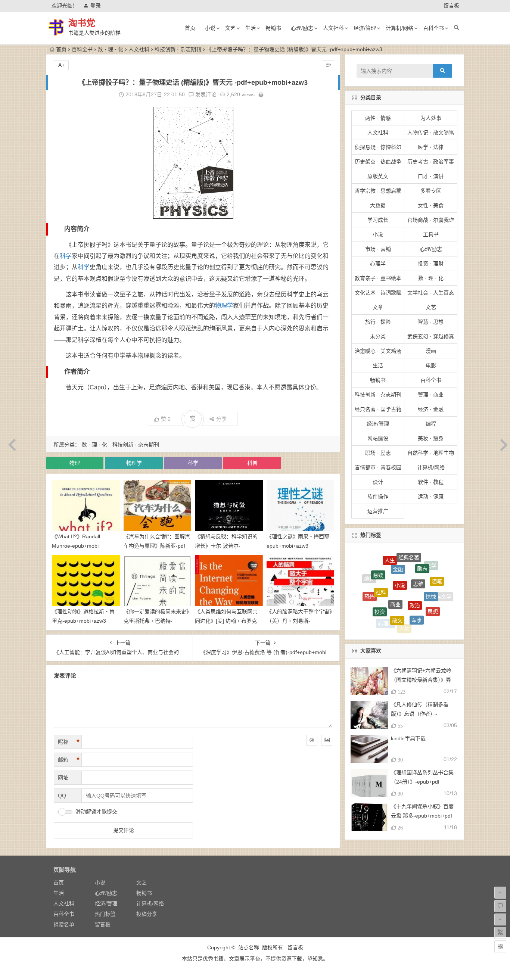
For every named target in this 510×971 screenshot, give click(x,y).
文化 (423, 616)
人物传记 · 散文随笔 (430, 133)
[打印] (261, 94)
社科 (381, 573)
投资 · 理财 (431, 264)
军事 (416, 600)
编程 (431, 424)
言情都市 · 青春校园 (378, 467)
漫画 (431, 351)
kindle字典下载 (408, 738)
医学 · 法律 (431, 147)
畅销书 (273, 28)
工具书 (431, 234)
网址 (63, 778)
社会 (384, 622)
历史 (372, 607)
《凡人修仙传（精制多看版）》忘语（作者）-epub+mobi (419, 713)
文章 (378, 307)
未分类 (378, 336)
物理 (74, 463)
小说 (210, 28)
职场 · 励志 (378, 453)
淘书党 (81, 23)
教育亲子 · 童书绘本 (378, 278)
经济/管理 (365, 28)
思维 (418, 563)
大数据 (378, 205)
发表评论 (205, 94)
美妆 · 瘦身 (431, 438)
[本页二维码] (500, 946)
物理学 (224, 305)
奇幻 (401, 626)
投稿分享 (146, 914)
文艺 (230, 28)
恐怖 (369, 587)
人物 (404, 616)
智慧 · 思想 (431, 322)
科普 (252, 463)
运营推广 (377, 511)
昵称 (69, 742)
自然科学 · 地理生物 (430, 453)
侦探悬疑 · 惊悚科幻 (378, 147)
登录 (95, 6)
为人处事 (430, 118)
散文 (397, 598)
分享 (221, 419)
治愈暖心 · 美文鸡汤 (378, 351)
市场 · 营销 (378, 249)
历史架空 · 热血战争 (378, 162)
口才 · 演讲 (431, 176)
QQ (62, 796)
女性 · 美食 (431, 205)
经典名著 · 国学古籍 (378, 409)
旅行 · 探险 (378, 322)
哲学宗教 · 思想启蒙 (378, 191)
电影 (431, 365)
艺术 (434, 612)
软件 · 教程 (431, 482)
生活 (250, 28)
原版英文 (377, 176)
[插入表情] (311, 740)
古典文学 (440, 593)
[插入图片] (326, 740)
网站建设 (377, 438)
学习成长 (377, 220)
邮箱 (69, 760)
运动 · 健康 (431, 496)
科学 (66, 256)
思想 (432, 597)
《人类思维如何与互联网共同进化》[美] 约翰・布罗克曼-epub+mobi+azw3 (226, 621)
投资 (379, 594)
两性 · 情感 (378, 118)
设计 (378, 482)
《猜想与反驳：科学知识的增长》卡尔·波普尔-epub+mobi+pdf (226, 545)
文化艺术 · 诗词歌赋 (378, 293)
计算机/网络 (399, 28)
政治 (415, 580)
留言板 (451, 6)
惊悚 (431, 578)
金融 (398, 555)
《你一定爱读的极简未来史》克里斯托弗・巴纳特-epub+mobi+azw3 (156, 621)
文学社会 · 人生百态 (430, 293)
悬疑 (378, 565)
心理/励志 (302, 28)
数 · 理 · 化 (110, 49)
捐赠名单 (63, 924)
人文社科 (333, 28)
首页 (190, 28)
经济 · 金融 (431, 409)
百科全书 (433, 28)
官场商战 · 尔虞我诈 (430, 220)
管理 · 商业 (431, 395)
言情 (418, 626)
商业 (395, 578)
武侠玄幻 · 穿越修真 (430, 336)
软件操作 (377, 496)
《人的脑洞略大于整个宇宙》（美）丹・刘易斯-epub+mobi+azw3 (299, 621)
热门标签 (105, 914)
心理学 (378, 264)
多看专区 (430, 191)
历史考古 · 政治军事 (430, 162)
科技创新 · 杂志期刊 (178, 49)
